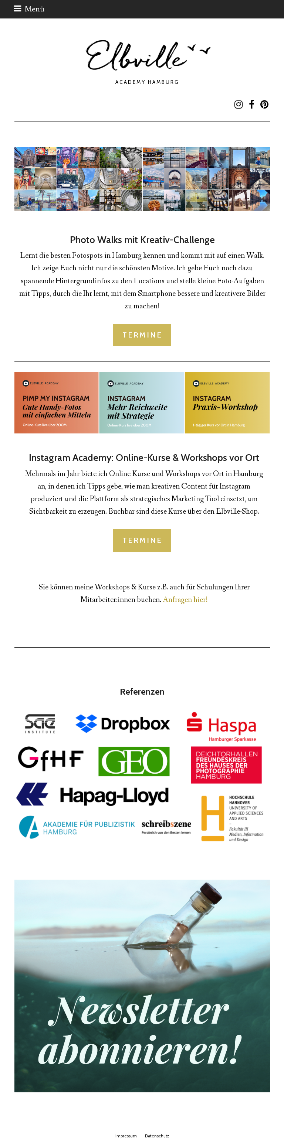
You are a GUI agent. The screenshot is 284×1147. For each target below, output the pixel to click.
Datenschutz (157, 1136)
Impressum (126, 1136)
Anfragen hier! (185, 600)
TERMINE (142, 335)
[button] (29, 9)
